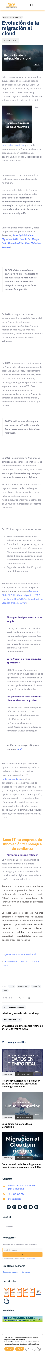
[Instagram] (14, 1207)
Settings (30, 1349)
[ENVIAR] (22, 1254)
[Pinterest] (24, 998)
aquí (19, 749)
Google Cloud (23, 986)
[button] (32, 5)
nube (5, 990)
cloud (12, 986)
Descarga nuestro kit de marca (16, 1272)
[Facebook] (15, 998)
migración (36, 986)
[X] (20, 998)
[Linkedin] (29, 998)
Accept (9, 1349)
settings (35, 1344)
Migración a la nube (12, 17)
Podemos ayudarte (11, 778)
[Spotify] (36, 1207)
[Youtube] (31, 1207)
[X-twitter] (25, 1207)
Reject (20, 1349)
